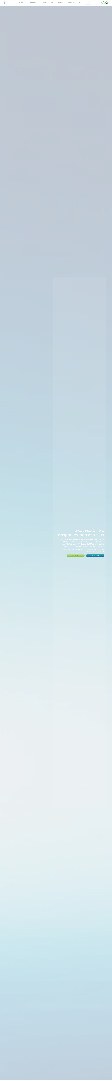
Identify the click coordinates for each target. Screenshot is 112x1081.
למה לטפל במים (71, 2)
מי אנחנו (81, 2)
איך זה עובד (60, 2)
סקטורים (44, 2)
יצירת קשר (21, 2)
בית (88, 2)
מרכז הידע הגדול (33, 2)
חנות (52, 2)
